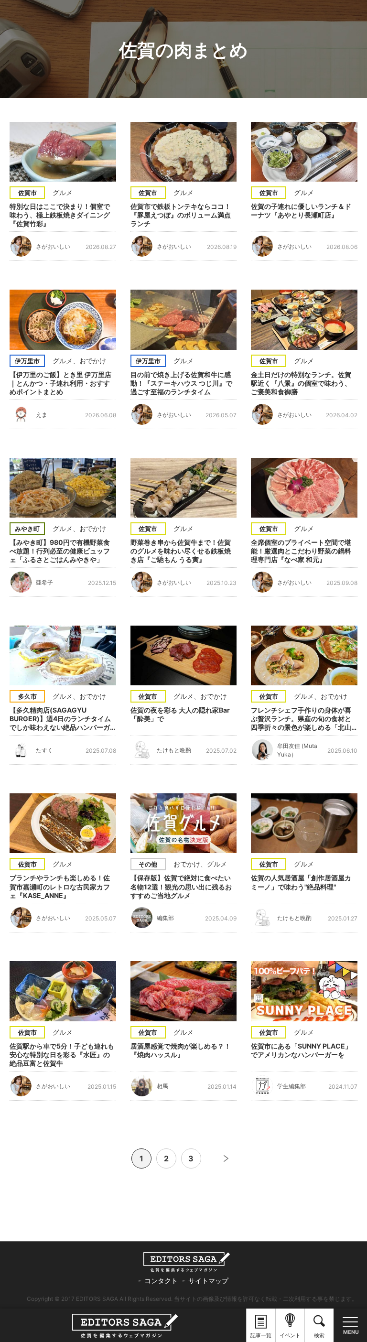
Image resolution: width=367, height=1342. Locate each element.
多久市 (27, 696)
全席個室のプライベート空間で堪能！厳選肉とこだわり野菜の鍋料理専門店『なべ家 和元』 (301, 550)
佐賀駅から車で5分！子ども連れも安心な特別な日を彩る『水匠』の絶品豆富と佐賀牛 (62, 1054)
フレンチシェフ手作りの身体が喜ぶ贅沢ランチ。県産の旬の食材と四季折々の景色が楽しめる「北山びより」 (301, 719)
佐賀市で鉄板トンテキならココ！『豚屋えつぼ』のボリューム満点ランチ (180, 214)
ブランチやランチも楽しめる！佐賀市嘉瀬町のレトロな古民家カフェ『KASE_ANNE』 (60, 886)
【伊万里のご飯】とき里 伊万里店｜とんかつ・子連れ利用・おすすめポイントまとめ (60, 383)
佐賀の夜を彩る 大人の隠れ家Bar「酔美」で (180, 714)
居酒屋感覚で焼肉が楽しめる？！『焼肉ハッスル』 (180, 1050)
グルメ (63, 192)
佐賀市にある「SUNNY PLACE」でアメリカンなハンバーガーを (301, 1050)
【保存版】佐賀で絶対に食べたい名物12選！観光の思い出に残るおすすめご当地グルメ (181, 886)
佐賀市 (27, 192)
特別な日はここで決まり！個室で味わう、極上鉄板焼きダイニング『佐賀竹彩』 (60, 214)
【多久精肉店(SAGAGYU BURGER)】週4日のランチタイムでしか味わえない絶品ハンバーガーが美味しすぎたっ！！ (60, 719)
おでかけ (92, 361)
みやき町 (27, 528)
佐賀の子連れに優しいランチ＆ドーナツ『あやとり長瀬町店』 (301, 210)
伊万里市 (27, 361)
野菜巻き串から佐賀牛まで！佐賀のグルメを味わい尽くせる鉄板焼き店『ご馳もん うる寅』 (180, 550)
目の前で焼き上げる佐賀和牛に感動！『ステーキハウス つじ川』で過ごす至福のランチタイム (181, 383)
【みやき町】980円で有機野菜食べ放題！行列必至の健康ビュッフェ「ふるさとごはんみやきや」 (60, 550)
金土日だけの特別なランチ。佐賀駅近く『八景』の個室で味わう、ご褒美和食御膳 (301, 383)
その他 (148, 864)
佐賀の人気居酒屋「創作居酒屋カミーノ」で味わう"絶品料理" (301, 882)
